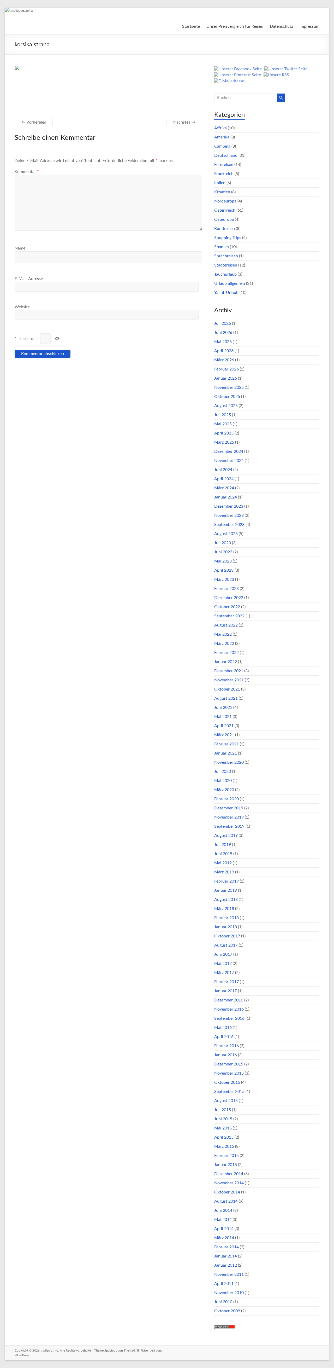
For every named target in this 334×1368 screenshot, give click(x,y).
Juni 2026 (223, 333)
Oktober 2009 (227, 1311)
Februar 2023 (226, 589)
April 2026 (224, 351)
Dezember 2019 (228, 808)
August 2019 (226, 835)
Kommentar (27, 172)
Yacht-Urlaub (226, 293)
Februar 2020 (226, 799)
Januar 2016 (225, 1055)
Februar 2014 (226, 1247)
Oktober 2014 (227, 1192)
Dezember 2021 (228, 671)
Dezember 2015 (228, 1064)
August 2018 (226, 899)
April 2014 (224, 1229)
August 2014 (226, 1201)
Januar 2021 (225, 753)
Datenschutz (281, 26)
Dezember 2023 (228, 506)
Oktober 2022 (227, 607)
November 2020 (229, 762)
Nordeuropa (225, 201)
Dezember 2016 (228, 1000)
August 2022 (226, 625)
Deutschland (225, 155)
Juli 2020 (222, 771)
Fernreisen (223, 165)
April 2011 (224, 1284)
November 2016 (229, 1009)
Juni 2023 (223, 552)
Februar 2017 (226, 982)
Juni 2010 (223, 1302)
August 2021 (226, 698)
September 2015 (229, 1091)
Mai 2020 (223, 781)
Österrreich (224, 210)
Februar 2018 (226, 918)
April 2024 (224, 479)
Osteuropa (224, 219)
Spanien (221, 247)
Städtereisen (225, 265)
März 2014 (224, 1238)
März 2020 (224, 790)
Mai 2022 (223, 634)
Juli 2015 (222, 1110)
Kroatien (222, 192)
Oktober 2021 (227, 689)
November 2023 (229, 515)
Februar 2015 (226, 1155)
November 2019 (229, 817)
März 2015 (224, 1146)
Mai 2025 (223, 424)
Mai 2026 (223, 342)
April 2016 (224, 1037)
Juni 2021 (223, 707)
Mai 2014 (223, 1220)
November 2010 (229, 1293)
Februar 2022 (226, 653)
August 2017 (226, 945)
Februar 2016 (226, 1046)
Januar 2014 (225, 1256)
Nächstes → (184, 122)
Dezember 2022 (228, 598)
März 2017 (224, 973)
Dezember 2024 (228, 451)
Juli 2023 (222, 543)
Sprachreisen (226, 256)
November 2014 (229, 1183)
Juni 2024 (223, 470)
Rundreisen (224, 229)
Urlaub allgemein (229, 283)
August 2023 (226, 534)
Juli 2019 (222, 845)
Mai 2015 (223, 1128)
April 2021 (224, 726)
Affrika (220, 128)
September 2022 (229, 616)
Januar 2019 (225, 890)
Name (20, 248)
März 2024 (224, 488)
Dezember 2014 (228, 1174)
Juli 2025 (222, 415)
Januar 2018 (225, 927)
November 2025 (229, 387)
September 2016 (229, 1018)
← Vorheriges (33, 122)
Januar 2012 (225, 1265)
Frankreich (224, 174)
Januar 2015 (225, 1165)
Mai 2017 (223, 963)
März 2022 (224, 643)
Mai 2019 (223, 863)
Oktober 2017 (227, 936)
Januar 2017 (225, 991)
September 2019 (229, 826)
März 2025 (224, 442)
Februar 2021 (226, 744)
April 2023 (224, 570)
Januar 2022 (225, 662)
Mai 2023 (223, 561)
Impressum (309, 26)
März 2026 (224, 360)
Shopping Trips (227, 238)
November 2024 (229, 461)
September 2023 (229, 525)
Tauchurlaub (225, 274)
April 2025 (224, 433)
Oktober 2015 (227, 1082)
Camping (222, 146)
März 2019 (224, 872)
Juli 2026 (222, 323)
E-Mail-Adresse (29, 279)
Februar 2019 (226, 881)
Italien (219, 183)
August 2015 (226, 1101)
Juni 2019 (223, 854)
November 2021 (229, 680)
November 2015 (229, 1073)
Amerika (221, 137)
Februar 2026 (226, 369)
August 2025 (226, 406)
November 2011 (229, 1274)
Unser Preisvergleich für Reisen (234, 26)
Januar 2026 (225, 378)
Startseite (191, 26)
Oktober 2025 (227, 397)
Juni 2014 (223, 1210)
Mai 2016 (223, 1027)
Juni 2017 (223, 954)
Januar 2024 (225, 497)
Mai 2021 (223, 717)
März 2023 (224, 579)
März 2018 (224, 909)
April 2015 (224, 1137)
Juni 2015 (223, 1119)
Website (22, 307)
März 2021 (224, 735)
